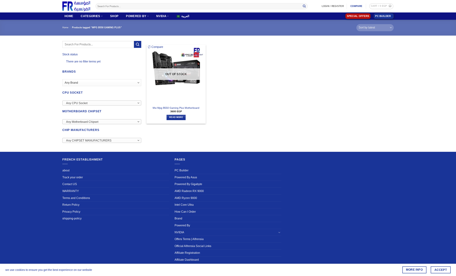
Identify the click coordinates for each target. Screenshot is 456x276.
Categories (90, 16)
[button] (381, 6)
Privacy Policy (71, 211)
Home (68, 16)
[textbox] (101, 103)
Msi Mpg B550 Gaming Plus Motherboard (176, 107)
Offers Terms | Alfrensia (189, 239)
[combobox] (101, 103)
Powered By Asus (186, 177)
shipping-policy (72, 218)
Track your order (72, 177)
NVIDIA (161, 16)
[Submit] (304, 6)
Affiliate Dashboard (187, 259)
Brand (178, 218)
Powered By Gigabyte (188, 184)
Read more (176, 117)
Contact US (69, 184)
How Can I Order (185, 211)
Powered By (136, 16)
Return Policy (70, 204)
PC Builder (181, 170)
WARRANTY (70, 191)
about (65, 170)
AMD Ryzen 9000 (186, 197)
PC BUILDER (383, 16)
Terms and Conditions (76, 197)
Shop (114, 16)
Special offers (358, 16)
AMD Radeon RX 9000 (189, 191)
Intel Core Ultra (184, 204)
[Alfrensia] (76, 6)
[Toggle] (279, 232)
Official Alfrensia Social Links (193, 246)
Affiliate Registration (187, 252)
